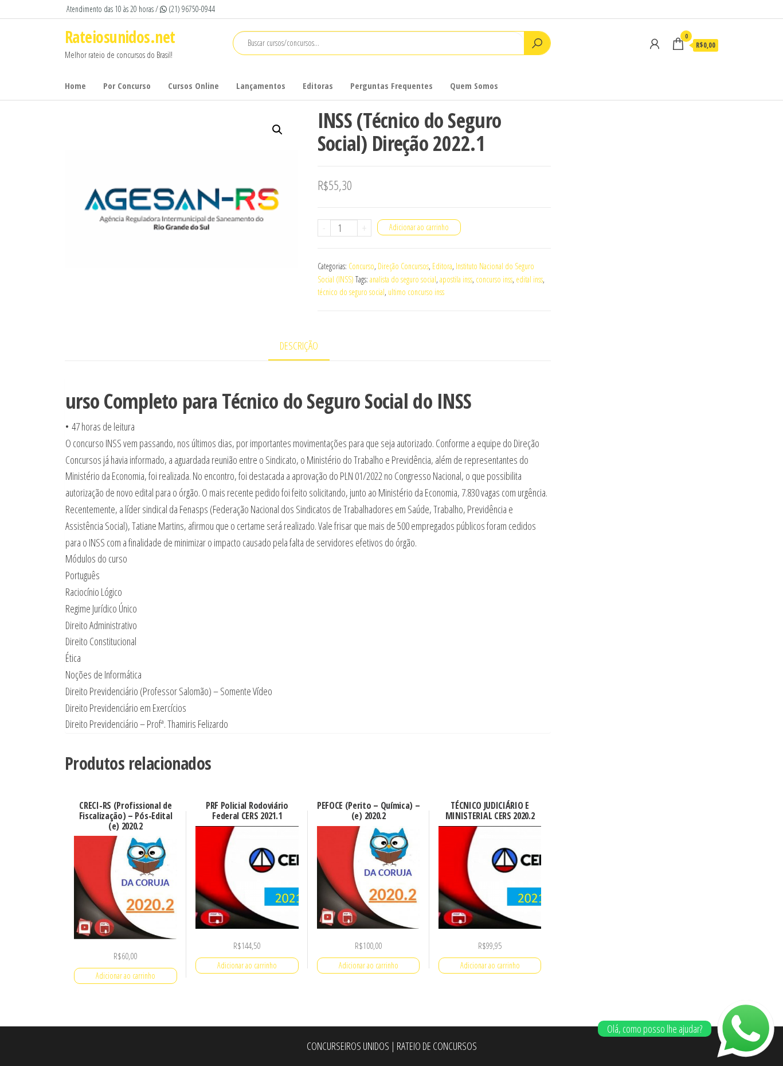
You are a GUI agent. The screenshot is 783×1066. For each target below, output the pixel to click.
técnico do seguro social (351, 291)
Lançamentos (260, 85)
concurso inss (494, 279)
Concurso (361, 266)
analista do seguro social (403, 279)
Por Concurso (127, 85)
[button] (277, 129)
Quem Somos (474, 85)
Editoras (318, 85)
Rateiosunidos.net (120, 37)
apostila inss (456, 279)
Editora (442, 266)
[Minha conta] (654, 43)
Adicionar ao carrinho (419, 227)
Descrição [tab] (299, 345)
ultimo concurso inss (416, 291)
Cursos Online (193, 85)
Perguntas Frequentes (391, 85)
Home (75, 85)
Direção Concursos (403, 266)
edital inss (529, 279)
